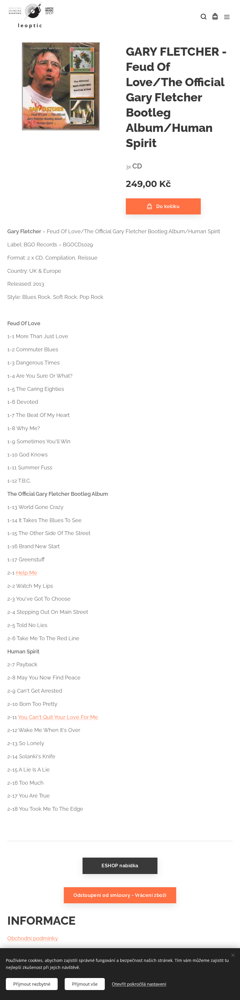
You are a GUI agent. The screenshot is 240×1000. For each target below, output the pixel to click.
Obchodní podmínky (32, 938)
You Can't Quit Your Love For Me (58, 717)
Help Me (26, 573)
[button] (203, 16)
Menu (227, 17)
